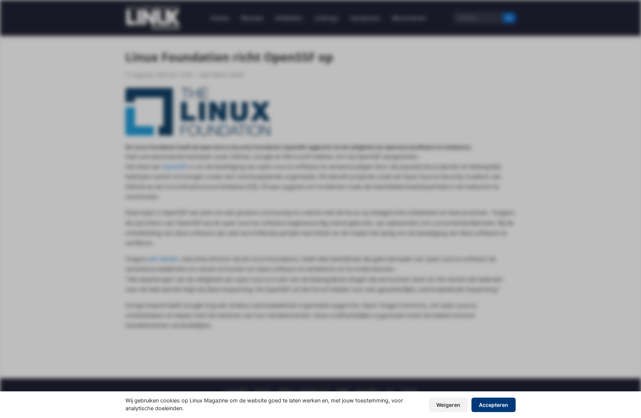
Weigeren (448, 405)
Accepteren (493, 405)
